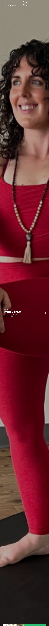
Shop (37, 6)
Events (40, 6)
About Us (4, 5)
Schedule (14, 5)
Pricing (33, 6)
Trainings (5, 7)
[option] (24, 313)
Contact (44, 6)
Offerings (9, 5)
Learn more (7, 315)
